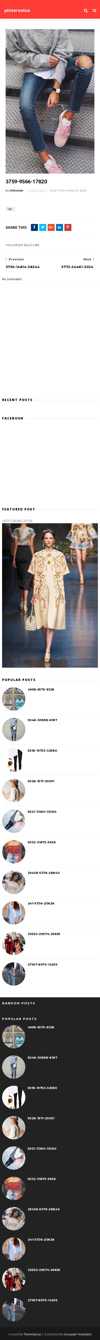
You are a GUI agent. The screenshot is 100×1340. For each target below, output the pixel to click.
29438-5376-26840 (44, 873)
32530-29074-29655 (44, 934)
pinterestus (17, 10)
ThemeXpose (32, 1334)
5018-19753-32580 (42, 750)
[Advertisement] (50, 465)
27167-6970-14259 (42, 964)
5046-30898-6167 (42, 720)
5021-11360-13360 (42, 811)
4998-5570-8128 (41, 689)
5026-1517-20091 (41, 781)
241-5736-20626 (41, 903)
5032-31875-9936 (42, 842)
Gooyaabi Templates (77, 1334)
